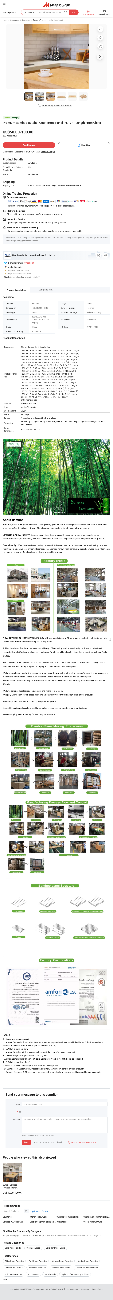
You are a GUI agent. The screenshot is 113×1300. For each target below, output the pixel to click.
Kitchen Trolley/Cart (38, 1216)
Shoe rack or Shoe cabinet (68, 1216)
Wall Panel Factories (38, 1261)
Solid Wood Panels (13, 1248)
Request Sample (48, 152)
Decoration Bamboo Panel (87, 1267)
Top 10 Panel (33, 1274)
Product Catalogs (41, 1211)
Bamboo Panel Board (61, 1267)
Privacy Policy (97, 1289)
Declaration (85, 1289)
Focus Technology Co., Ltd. (38, 1289)
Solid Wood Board (56, 20)
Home (5, 20)
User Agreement (72, 1289)
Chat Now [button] (86, 145)
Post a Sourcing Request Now (82, 1142)
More (5, 1279)
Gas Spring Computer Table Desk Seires (96, 1216)
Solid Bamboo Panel (13, 1274)
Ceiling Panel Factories (88, 1261)
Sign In (7, 277)
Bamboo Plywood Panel (13, 1221)
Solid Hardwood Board (55, 1248)
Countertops (8, 1216)
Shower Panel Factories (62, 1261)
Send (26, 1142)
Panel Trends (50, 1274)
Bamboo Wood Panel (14, 1267)
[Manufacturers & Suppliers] (56, 4)
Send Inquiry (29, 145)
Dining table (62, 1221)
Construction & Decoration (20, 20)
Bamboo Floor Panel (37, 1267)
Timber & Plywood (39, 20)
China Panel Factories (14, 1261)
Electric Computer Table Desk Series (43, 1221)
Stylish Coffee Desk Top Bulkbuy (75, 1274)
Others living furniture (92, 1221)
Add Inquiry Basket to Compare (57, 105)
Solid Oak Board (33, 1248)
